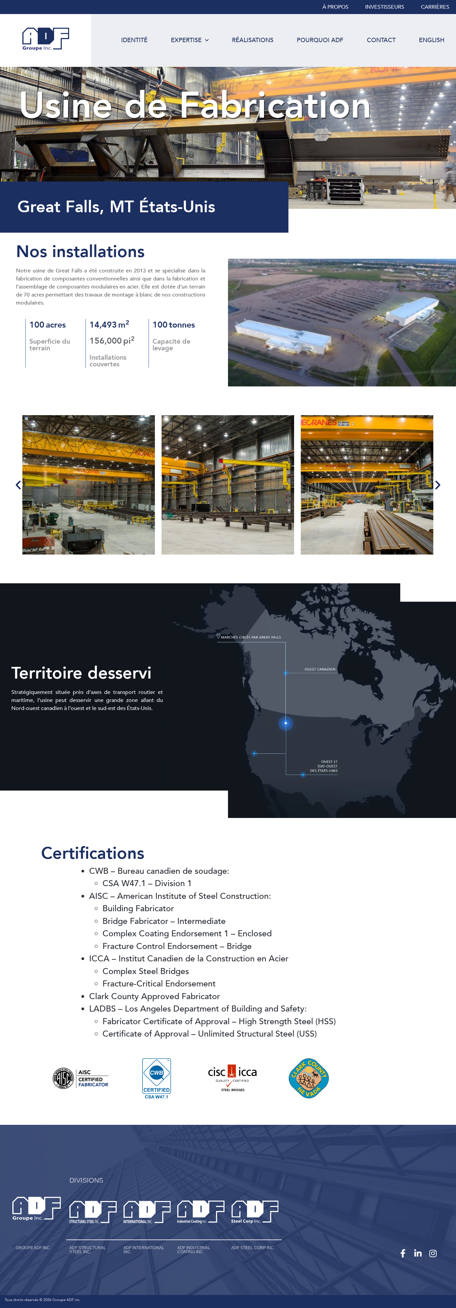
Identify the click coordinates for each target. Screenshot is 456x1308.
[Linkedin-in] (417, 1253)
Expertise (186, 40)
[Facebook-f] (402, 1253)
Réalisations (252, 40)
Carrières (435, 7)
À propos (335, 7)
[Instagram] (432, 1253)
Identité (134, 40)
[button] (18, 485)
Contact (381, 40)
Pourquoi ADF (320, 40)
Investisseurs (384, 7)
